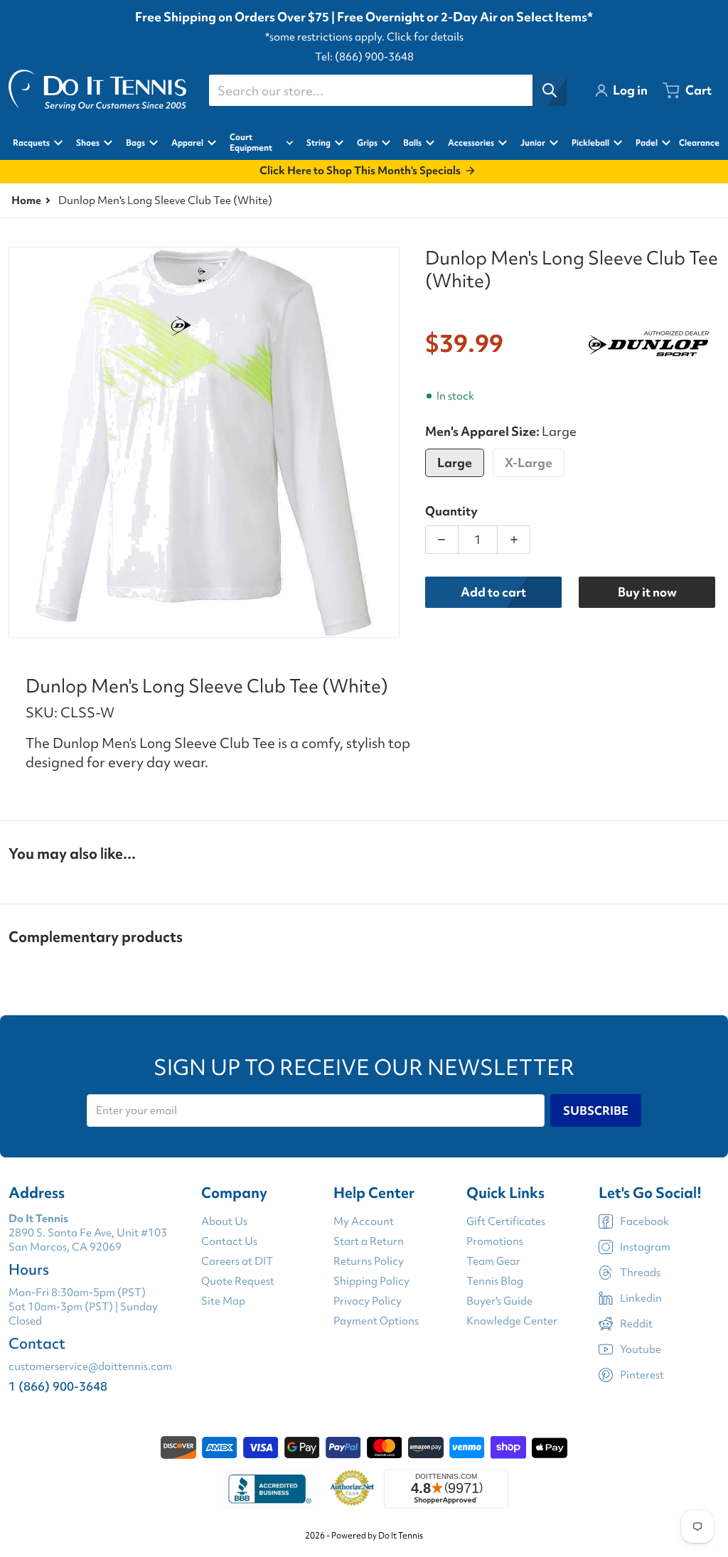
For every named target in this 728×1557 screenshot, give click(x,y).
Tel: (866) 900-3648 (364, 57)
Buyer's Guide (499, 1301)
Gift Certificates (505, 1221)
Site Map (223, 1301)
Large (454, 462)
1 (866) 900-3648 (58, 1386)
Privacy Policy (367, 1301)
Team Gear (493, 1261)
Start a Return (368, 1241)
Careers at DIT (237, 1261)
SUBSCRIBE (595, 1110)
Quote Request (237, 1281)
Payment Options (376, 1321)
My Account (363, 1221)
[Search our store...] (549, 90)
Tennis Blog (494, 1281)
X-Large (528, 462)
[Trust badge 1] (268, 1488)
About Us (224, 1221)
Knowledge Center (511, 1321)
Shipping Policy (371, 1281)
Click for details (425, 37)
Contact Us (229, 1241)
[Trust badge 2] (352, 1488)
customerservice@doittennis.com (90, 1366)
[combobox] (387, 90)
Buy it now (647, 592)
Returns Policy (368, 1261)
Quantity (451, 511)
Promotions (494, 1241)
